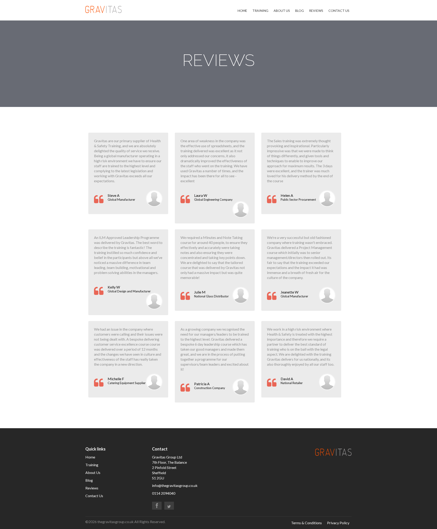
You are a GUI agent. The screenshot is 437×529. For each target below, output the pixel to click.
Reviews (316, 11)
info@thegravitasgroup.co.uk (175, 485)
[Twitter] (169, 506)
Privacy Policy (338, 523)
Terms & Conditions (306, 523)
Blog (299, 11)
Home (242, 11)
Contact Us (338, 11)
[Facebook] (157, 506)
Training (260, 11)
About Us (282, 11)
